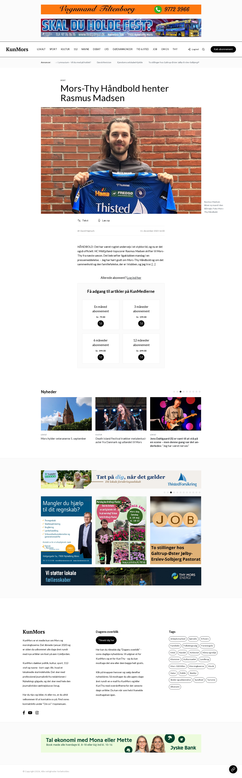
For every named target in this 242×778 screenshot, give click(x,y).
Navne (85, 49)
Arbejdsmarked (177, 638)
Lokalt (41, 49)
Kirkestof (194, 652)
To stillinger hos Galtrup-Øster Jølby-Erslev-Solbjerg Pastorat (169, 62)
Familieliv (175, 645)
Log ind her (134, 278)
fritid (172, 652)
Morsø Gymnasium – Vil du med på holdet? (63, 62)
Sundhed (199, 679)
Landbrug (204, 659)
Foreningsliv (207, 645)
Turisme (211, 679)
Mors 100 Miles (177, 666)
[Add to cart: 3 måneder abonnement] (141, 323)
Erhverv (205, 638)
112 (76, 49)
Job (155, 49)
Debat (97, 49)
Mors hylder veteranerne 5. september (63, 438)
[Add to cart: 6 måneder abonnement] (101, 357)
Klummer (175, 659)
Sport (53, 49)
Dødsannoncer (123, 49)
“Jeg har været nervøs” (174, 442)
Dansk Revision (96, 62)
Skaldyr (193, 673)
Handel (182, 652)
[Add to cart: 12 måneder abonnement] (141, 357)
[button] (174, 392)
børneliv (193, 638)
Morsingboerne (196, 666)
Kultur (65, 49)
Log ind (195, 49)
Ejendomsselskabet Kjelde (122, 62)
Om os (165, 49)
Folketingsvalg (190, 645)
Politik (183, 673)
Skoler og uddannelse (180, 679)
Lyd (107, 49)
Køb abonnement (223, 49)
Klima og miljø (209, 652)
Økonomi (174, 686)
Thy (175, 49)
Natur (173, 673)
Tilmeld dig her (106, 640)
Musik (211, 666)
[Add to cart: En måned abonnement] (101, 323)
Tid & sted (142, 49)
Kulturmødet (190, 659)
